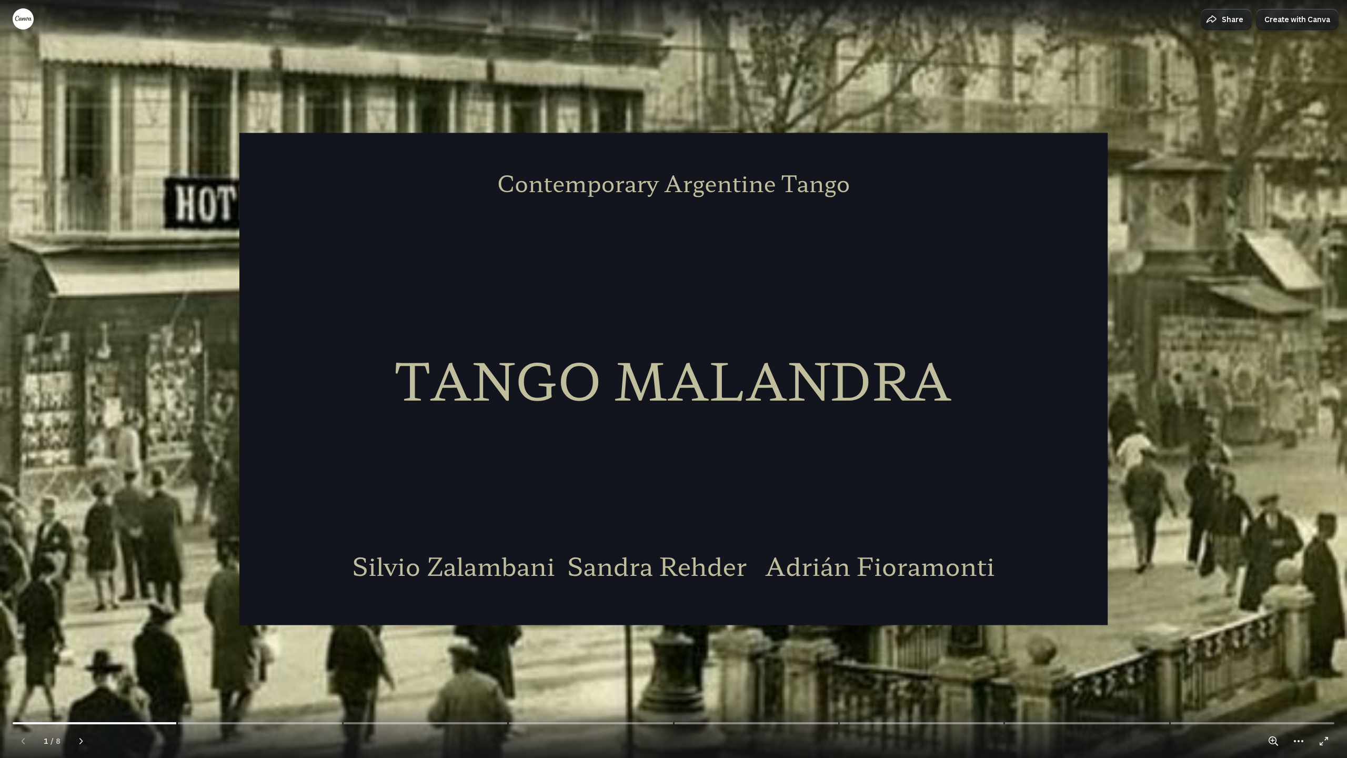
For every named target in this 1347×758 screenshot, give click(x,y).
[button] (1226, 19)
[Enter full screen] (1323, 741)
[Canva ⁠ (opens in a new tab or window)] (23, 18)
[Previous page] (23, 741)
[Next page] (81, 741)
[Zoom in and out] (1273, 741)
